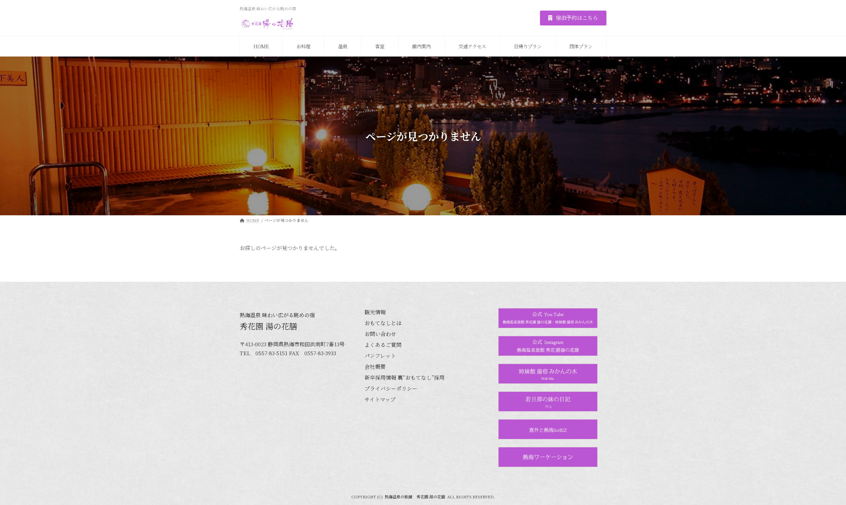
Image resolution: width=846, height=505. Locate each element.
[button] (573, 18)
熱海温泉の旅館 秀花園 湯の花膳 (415, 496)
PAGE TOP (821, 483)
